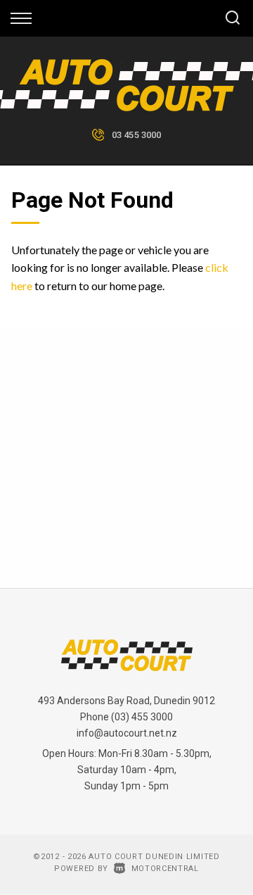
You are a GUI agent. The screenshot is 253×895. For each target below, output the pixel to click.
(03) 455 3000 (142, 716)
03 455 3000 (136, 135)
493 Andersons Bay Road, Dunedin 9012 (126, 700)
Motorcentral (165, 868)
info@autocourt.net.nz (127, 733)
